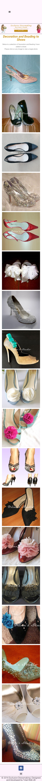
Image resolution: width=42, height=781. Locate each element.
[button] (9, 11)
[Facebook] (21, 768)
